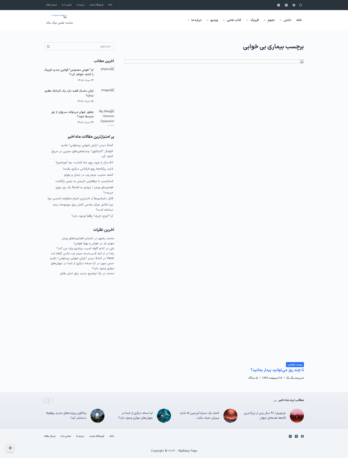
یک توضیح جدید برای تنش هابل (81, 273)
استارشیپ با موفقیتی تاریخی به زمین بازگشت (84, 181)
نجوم (271, 20)
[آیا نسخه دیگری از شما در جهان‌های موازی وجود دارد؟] (164, 416)
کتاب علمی (234, 20)
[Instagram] (278, 5)
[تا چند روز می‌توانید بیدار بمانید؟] (214, 210)
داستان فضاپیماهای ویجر (77, 238)
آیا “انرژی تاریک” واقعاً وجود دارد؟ (92, 216)
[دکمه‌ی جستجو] (48, 46)
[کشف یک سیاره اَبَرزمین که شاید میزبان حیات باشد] (230, 416)
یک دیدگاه (253, 377)
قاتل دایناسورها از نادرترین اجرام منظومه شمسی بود (80, 198)
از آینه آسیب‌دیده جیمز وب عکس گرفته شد (78, 253)
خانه (110, 5)
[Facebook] (294, 5)
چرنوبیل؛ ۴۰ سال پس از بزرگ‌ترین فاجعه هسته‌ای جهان (265, 416)
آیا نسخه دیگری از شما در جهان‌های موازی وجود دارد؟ (135, 416)
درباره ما (81, 5)
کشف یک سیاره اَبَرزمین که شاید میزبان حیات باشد (199, 416)
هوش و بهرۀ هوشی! (86, 243)
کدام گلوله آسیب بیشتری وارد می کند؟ (81, 248)
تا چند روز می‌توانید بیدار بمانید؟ (277, 370)
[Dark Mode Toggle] (10, 448)
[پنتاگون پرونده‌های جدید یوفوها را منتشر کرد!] (97, 416)
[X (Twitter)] (286, 5)
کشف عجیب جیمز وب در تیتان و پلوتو (88, 175)
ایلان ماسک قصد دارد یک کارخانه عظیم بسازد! (69, 93)
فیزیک (254, 20)
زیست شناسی (295, 364)
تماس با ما (67, 5)
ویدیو (214, 20)
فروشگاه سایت (96, 5)
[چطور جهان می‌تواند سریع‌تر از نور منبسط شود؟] (106, 117)
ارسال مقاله (51, 5)
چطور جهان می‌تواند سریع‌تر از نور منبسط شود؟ (72, 114)
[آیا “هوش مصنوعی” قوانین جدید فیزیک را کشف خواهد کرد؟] (106, 75)
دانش (287, 20)
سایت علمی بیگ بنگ (59, 23)
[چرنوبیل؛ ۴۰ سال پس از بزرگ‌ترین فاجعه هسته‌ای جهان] (297, 416)
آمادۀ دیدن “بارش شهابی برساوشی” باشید (87, 145)
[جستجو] (300, 5)
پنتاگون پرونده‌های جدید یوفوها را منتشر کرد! (66, 416)
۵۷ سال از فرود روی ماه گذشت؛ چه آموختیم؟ (84, 162)
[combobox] (83, 46)
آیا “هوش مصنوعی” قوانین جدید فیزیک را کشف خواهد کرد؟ (69, 72)
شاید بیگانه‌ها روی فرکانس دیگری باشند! (88, 169)
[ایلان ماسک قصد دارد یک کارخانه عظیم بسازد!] (106, 96)
